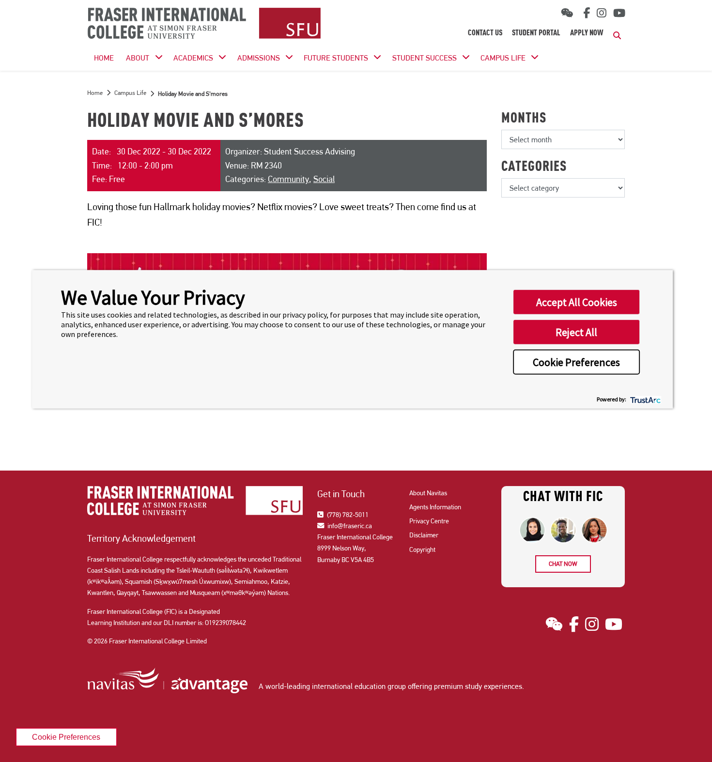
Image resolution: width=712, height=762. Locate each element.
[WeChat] (566, 13)
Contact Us (485, 33)
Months (523, 119)
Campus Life (503, 57)
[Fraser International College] (204, 24)
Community (288, 179)
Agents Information (435, 507)
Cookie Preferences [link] (66, 736)
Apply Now (587, 33)
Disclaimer (423, 535)
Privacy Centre (429, 521)
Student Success (424, 57)
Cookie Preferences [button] (576, 362)
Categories (534, 167)
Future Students (336, 57)
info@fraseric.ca (349, 526)
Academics (193, 57)
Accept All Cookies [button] (576, 302)
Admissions (258, 57)
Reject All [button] (576, 332)
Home (95, 92)
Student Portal (536, 33)
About (137, 57)
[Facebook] (584, 13)
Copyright (422, 549)
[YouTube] (619, 13)
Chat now (563, 563)
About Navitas (428, 493)
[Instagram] (601, 13)
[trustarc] (644, 399)
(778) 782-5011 (347, 514)
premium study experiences (478, 686)
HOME (104, 57)
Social (324, 179)
